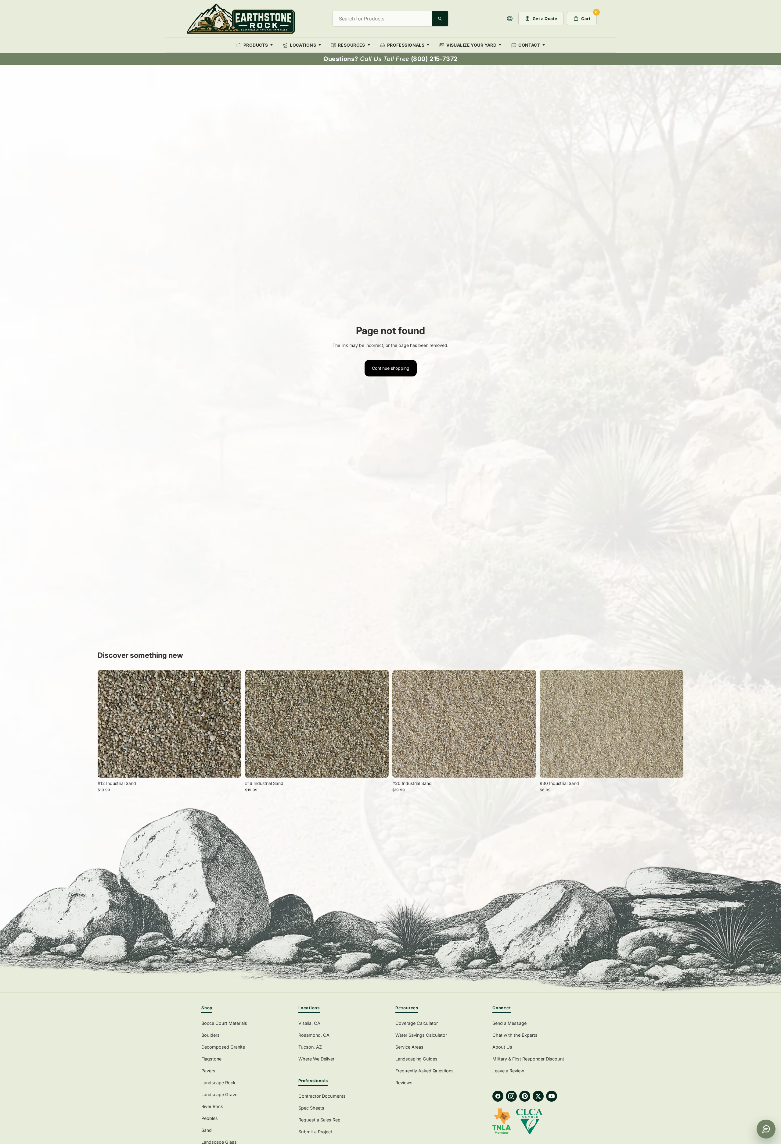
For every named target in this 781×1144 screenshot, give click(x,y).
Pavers (208, 1070)
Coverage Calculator (416, 1023)
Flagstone (211, 1058)
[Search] (440, 18)
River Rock (212, 1106)
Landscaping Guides (416, 1058)
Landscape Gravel (219, 1094)
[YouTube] (551, 1096)
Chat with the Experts (515, 1035)
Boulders (210, 1035)
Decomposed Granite (223, 1047)
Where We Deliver (316, 1058)
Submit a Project (315, 1131)
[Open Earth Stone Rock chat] (766, 1129)
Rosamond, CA (313, 1035)
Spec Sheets (311, 1107)
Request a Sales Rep (319, 1119)
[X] (538, 1096)
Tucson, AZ (310, 1047)
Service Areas (409, 1047)
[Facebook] (497, 1096)
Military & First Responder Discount (528, 1058)
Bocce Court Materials (224, 1023)
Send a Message (509, 1023)
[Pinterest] (524, 1096)
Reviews (403, 1082)
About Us (502, 1047)
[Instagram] (511, 1096)
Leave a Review (508, 1070)
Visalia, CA (309, 1023)
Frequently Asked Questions (424, 1070)
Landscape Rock (218, 1082)
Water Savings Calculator (421, 1035)
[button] (510, 18)
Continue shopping (390, 368)
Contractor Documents (322, 1096)
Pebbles (209, 1118)
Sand (206, 1130)
